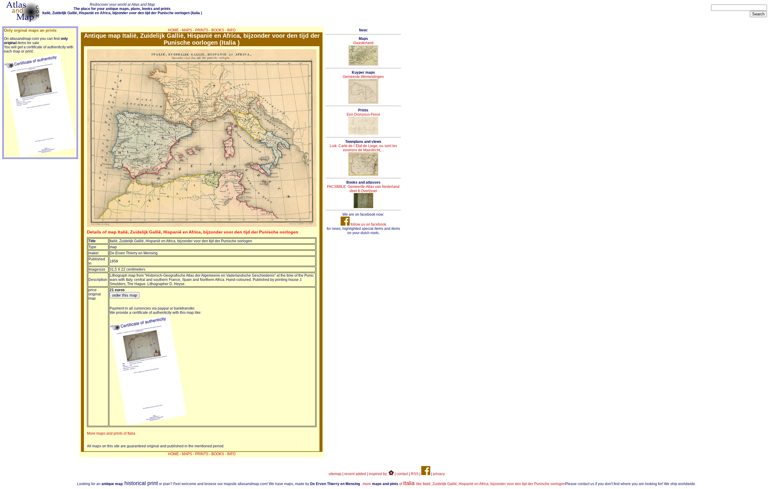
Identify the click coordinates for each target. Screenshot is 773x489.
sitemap (335, 474)
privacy (439, 474)
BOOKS (217, 30)
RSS (415, 474)
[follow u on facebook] (425, 474)
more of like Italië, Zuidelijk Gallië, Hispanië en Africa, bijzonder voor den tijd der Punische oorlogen (464, 484)
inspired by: (379, 474)
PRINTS (201, 30)
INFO (231, 30)
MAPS (187, 30)
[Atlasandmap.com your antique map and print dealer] (24, 20)
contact (402, 474)
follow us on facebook (368, 224)
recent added (355, 474)
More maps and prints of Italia (111, 433)
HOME (173, 30)
